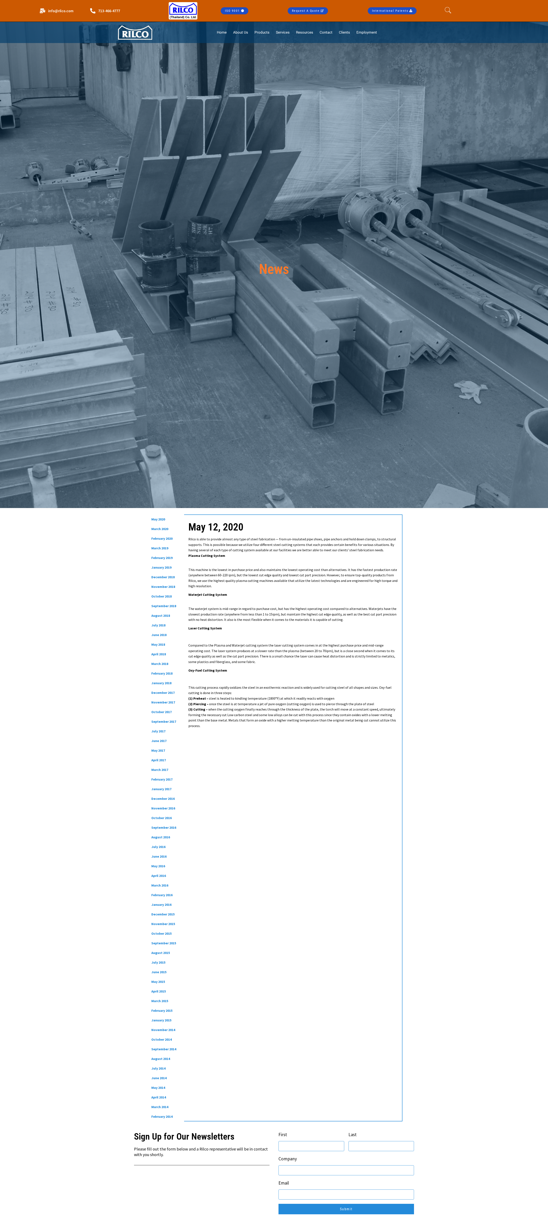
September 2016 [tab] (163, 827)
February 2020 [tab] (162, 538)
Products (262, 32)
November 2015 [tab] (163, 924)
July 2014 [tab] (158, 1068)
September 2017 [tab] (163, 721)
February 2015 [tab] (162, 1010)
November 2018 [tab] (163, 586)
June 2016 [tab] (159, 856)
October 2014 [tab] (161, 1039)
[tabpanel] (293, 625)
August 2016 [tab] (160, 837)
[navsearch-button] (449, 10)
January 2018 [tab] (161, 683)
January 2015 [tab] (161, 1020)
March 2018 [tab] (159, 664)
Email (283, 1183)
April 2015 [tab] (158, 991)
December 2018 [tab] (163, 577)
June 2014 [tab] (159, 1078)
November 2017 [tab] (163, 702)
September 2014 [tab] (163, 1049)
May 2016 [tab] (158, 866)
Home (222, 32)
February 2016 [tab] (162, 895)
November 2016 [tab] (163, 808)
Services (283, 32)
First (282, 1134)
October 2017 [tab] (161, 712)
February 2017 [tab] (162, 779)
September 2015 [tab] (163, 943)
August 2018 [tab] (160, 615)
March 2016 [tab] (159, 885)
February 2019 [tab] (162, 558)
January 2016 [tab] (161, 904)
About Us (240, 32)
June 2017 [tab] (159, 741)
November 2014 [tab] (163, 1030)
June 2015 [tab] (159, 972)
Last (352, 1134)
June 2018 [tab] (159, 635)
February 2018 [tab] (162, 673)
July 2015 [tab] (158, 962)
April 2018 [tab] (158, 654)
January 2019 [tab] (161, 567)
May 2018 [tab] (158, 644)
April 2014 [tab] (158, 1097)
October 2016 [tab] (161, 818)
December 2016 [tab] (163, 798)
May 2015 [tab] (158, 981)
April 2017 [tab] (158, 760)
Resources (304, 32)
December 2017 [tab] (163, 692)
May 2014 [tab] (158, 1087)
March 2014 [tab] (159, 1107)
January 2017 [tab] (161, 789)
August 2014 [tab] (160, 1059)
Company (287, 1159)
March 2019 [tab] (159, 548)
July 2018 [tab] (158, 625)
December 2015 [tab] (163, 914)
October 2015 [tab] (161, 933)
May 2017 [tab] (158, 750)
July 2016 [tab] (158, 847)
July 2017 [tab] (158, 731)
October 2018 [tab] (161, 596)
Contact (326, 32)
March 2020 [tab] (159, 529)
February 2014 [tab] (162, 1116)
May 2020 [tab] (158, 519)
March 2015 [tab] (159, 1001)
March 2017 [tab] (159, 770)
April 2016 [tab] (158, 875)
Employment (366, 32)
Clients (344, 32)
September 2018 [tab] (163, 606)
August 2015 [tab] (160, 953)
